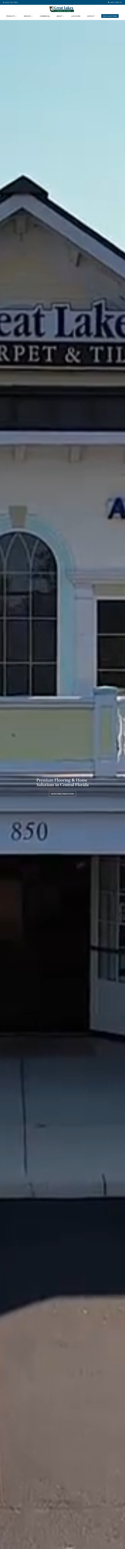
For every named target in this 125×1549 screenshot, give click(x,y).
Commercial (45, 16)
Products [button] (10, 16)
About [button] (59, 16)
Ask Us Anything (110, 16)
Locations (75, 16)
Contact (91, 16)
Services (27, 16)
